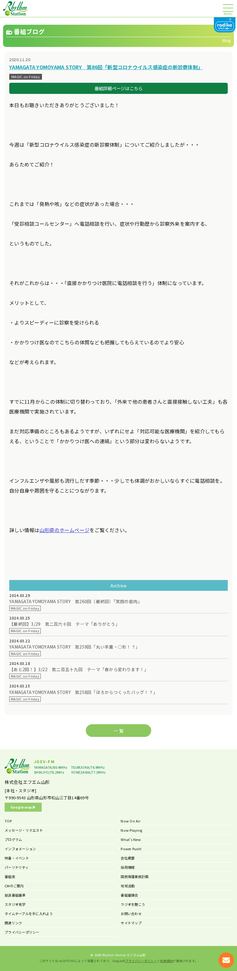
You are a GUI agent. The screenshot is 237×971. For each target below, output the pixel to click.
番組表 (10, 876)
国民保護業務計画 (134, 876)
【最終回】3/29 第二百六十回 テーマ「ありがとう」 (64, 624)
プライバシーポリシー (22, 932)
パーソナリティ (17, 867)
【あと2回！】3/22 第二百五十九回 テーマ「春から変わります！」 (79, 669)
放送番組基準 (15, 895)
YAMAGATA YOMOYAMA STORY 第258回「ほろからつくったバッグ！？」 (83, 692)
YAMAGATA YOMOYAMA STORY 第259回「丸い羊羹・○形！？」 (74, 646)
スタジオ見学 (15, 904)
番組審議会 (129, 895)
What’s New (131, 839)
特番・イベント (17, 858)
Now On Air (130, 821)
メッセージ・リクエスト (24, 830)
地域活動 (128, 886)
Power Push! (131, 849)
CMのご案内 (14, 886)
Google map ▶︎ (23, 807)
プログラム (13, 839)
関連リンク (13, 923)
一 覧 (118, 730)
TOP (8, 821)
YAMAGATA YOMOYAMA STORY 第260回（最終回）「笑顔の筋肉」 (75, 601)
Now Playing (131, 830)
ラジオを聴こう (133, 904)
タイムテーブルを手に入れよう (29, 913)
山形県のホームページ (65, 530)
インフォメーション (20, 849)
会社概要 (128, 858)
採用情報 (128, 867)
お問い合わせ (131, 913)
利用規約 (166, 961)
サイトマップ (131, 923)
